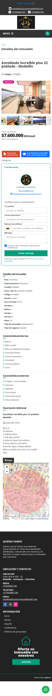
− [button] (7, 471)
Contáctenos (10, 627)
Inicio (3, 45)
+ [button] (7, 467)
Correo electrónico (12, 215)
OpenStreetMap (42, 518)
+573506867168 (18, 12)
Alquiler (8, 623)
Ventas (7, 619)
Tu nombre (9, 206)
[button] (48, 81)
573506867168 (37, 12)
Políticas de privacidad (15, 631)
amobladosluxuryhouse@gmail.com (27, 8)
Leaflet (27, 518)
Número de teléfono (13, 224)
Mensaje (8, 233)
